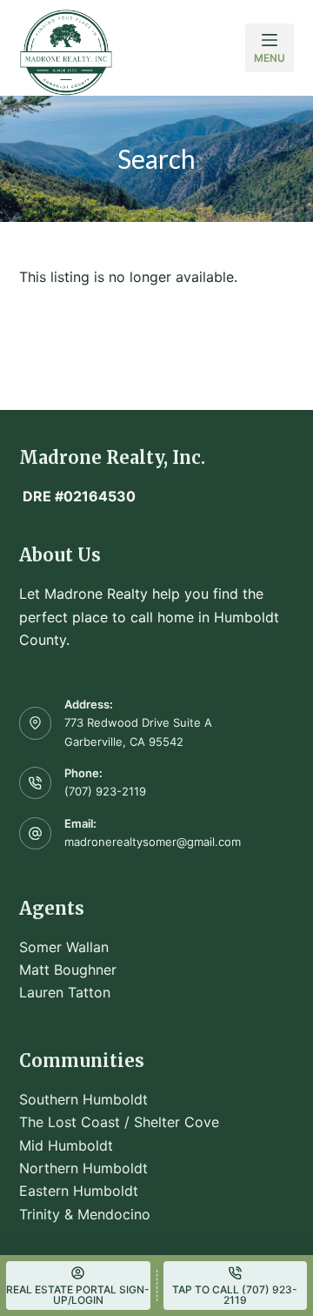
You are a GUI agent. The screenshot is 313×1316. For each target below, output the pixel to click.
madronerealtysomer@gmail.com (152, 842)
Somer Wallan (64, 947)
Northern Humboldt (83, 1168)
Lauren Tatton (64, 992)
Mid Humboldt (66, 1145)
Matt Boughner (68, 969)
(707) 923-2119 (105, 791)
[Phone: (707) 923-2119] (35, 783)
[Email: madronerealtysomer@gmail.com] (35, 833)
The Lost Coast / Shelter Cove (119, 1122)
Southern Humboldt (83, 1099)
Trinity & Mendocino (84, 1214)
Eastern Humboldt (78, 1190)
